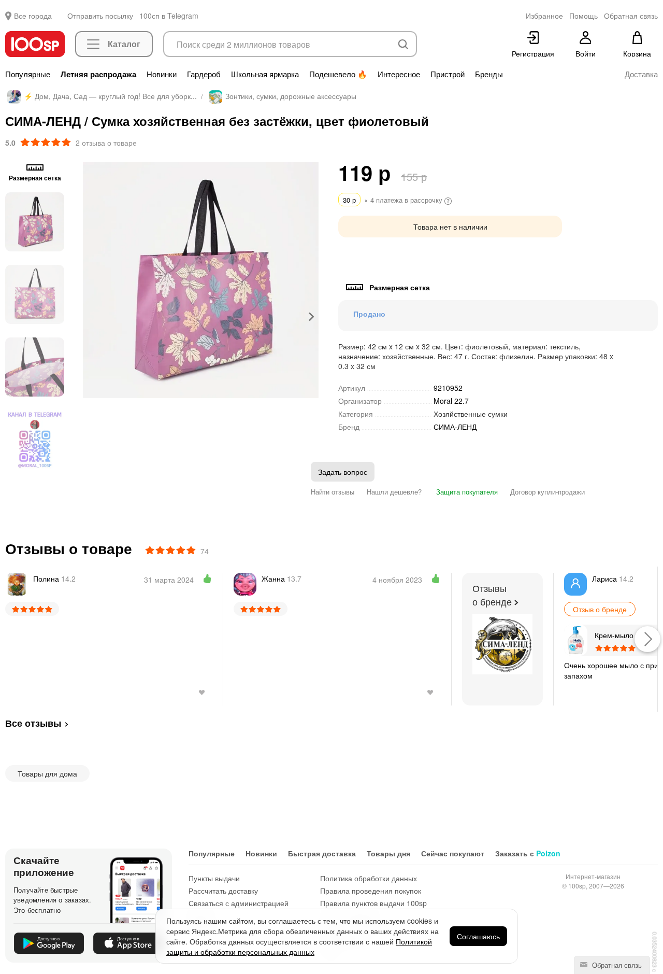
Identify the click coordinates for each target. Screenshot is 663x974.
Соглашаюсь (478, 936)
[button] (34, 222)
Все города (33, 15)
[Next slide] (311, 316)
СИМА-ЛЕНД (455, 427)
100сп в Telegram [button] (168, 15)
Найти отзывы (332, 492)
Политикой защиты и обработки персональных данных (299, 946)
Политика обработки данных (368, 878)
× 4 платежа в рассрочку (393, 200)
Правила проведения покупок (370, 890)
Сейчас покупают (452, 853)
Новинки (162, 74)
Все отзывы (33, 723)
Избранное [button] (544, 15)
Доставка (641, 74)
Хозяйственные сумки (471, 413)
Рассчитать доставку (223, 890)
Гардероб (204, 74)
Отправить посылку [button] (100, 15)
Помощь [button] (583, 15)
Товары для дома (47, 773)
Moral (451, 401)
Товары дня (388, 853)
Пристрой (447, 74)
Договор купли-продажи (547, 491)
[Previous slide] (90, 316)
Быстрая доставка (322, 853)
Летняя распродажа (98, 74)
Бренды (489, 74)
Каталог (124, 44)
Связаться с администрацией (239, 903)
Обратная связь (616, 965)
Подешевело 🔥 (338, 74)
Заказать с (527, 853)
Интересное (399, 74)
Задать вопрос (342, 472)
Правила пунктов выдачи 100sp (373, 903)
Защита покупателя (466, 492)
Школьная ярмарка (265, 74)
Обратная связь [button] (631, 15)
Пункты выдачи (214, 878)
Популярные (27, 74)
